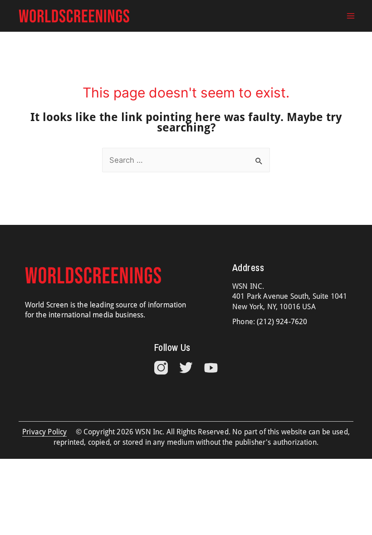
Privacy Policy (44, 432)
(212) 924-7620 (282, 321)
